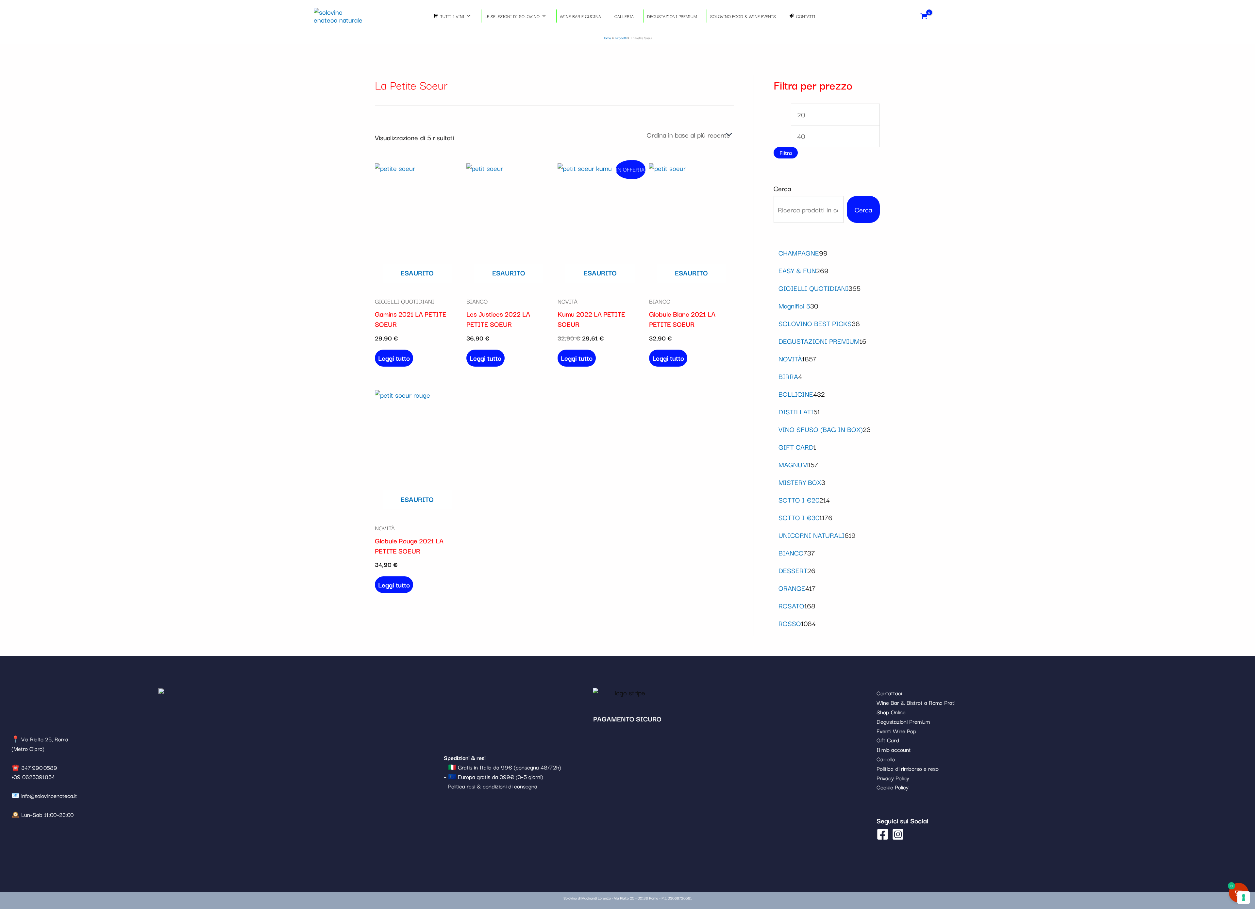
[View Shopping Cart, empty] (924, 16)
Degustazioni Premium (903, 721)
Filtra (785, 152)
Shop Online (891, 711)
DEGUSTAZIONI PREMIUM (672, 16)
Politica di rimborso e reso (908, 768)
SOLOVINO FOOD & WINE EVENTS (743, 16)
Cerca (782, 188)
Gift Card (888, 739)
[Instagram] (898, 834)
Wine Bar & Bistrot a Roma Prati (916, 702)
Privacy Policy (893, 777)
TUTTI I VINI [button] (452, 16)
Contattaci (889, 692)
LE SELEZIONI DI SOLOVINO (512, 16)
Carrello (886, 758)
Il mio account (894, 749)
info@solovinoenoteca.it (49, 795)
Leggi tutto (394, 358)
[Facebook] (883, 834)
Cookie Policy (893, 787)
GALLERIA (624, 16)
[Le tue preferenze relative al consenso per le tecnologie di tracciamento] (1243, 897)
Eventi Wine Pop (896, 730)
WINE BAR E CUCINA (580, 16)
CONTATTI (805, 16)
